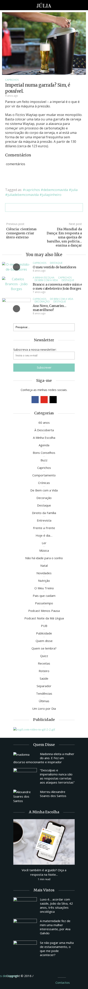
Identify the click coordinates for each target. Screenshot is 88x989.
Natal (44, 565)
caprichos (32, 190)
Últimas (44, 701)
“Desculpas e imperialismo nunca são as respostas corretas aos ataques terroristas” (57, 776)
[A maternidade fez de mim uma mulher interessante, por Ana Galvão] (25, 927)
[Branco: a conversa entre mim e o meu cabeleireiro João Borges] (16, 283)
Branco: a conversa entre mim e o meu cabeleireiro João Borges (57, 286)
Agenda (44, 445)
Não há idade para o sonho (44, 558)
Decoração (42, 301)
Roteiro (44, 671)
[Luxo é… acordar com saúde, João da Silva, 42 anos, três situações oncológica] (25, 906)
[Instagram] (53, 399)
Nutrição (44, 581)
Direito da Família (44, 513)
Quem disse (44, 641)
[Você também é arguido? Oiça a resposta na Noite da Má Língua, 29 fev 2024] (44, 841)
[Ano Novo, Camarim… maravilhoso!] (16, 308)
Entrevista (44, 520)
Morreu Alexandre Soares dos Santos (53, 794)
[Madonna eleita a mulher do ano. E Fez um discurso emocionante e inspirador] (25, 754)
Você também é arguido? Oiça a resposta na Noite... (44, 872)
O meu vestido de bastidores (54, 267)
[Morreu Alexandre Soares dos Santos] (25, 796)
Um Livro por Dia (44, 708)
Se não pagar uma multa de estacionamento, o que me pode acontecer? (57, 949)
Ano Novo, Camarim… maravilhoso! (49, 308)
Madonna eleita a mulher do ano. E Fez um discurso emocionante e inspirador (43, 758)
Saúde (44, 678)
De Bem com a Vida (46, 280)
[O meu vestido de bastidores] (16, 266)
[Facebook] (35, 399)
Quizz (44, 656)
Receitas (44, 663)
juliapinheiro (51, 194)
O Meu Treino (44, 588)
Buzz (44, 460)
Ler (44, 543)
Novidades (44, 573)
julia (74, 190)
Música (44, 550)
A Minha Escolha (43, 277)
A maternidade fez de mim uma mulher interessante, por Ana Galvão (55, 927)
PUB (44, 626)
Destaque (56, 263)
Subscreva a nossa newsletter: (34, 349)
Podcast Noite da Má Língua (44, 618)
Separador (44, 686)
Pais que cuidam (44, 596)
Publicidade (44, 633)
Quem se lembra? (44, 648)
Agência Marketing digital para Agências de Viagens (42, 975)
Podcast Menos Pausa (44, 611)
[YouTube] (44, 399)
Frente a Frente (44, 528)
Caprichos (12, 80)
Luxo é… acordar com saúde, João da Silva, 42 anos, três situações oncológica (56, 905)
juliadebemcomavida (23, 194)
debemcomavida (55, 190)
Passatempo (44, 603)
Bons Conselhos (44, 453)
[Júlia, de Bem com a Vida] (44, 5)
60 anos (44, 422)
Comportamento (44, 475)
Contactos (62, 982)
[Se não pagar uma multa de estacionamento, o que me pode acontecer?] (25, 949)
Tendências (44, 693)
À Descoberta (44, 430)
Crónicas (44, 483)
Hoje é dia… (44, 535)
